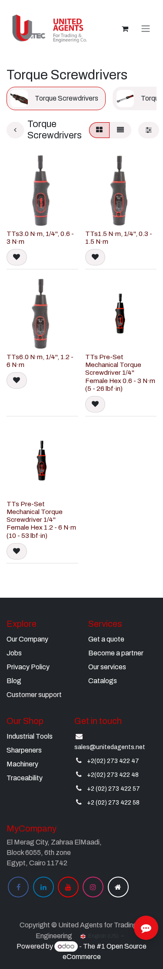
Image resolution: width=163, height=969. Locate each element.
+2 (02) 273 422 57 (113, 789)
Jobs (14, 653)
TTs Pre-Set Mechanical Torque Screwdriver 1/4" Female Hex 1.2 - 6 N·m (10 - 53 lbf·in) (41, 520)
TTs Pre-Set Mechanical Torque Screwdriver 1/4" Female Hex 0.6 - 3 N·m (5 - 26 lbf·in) (120, 373)
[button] (17, 257)
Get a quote (106, 639)
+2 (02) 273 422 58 (113, 802)
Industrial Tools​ (30, 736)
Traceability (25, 778)
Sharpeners (24, 750)
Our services (107, 667)
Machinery (22, 764)
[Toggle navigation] (145, 29)
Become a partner (115, 653)
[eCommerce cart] (124, 28)
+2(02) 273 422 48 (113, 775)
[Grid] (99, 130)
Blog (14, 680)
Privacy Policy (28, 667)
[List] (120, 130)
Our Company (27, 639)
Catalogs (102, 680)
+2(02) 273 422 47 (113, 761)
